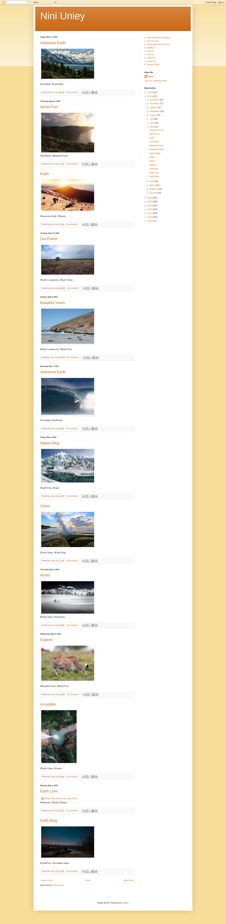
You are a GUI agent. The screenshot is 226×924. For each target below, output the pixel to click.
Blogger (125, 903)
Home (88, 880)
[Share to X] (89, 92)
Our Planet (48, 239)
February (154, 189)
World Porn (49, 107)
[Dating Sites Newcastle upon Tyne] (59, 798)
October (153, 107)
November (155, 103)
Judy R (150, 51)
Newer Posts (46, 880)
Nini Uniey (62, 15)
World (45, 575)
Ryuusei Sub (152, 41)
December (155, 100)
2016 (150, 217)
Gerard (150, 54)
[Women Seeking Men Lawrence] (67, 152)
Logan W (151, 61)
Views (45, 506)
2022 (150, 96)
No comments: (72, 92)
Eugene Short (153, 64)
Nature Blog (49, 443)
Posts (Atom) (58, 885)
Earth (44, 174)
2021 (150, 198)
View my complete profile (155, 81)
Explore (46, 640)
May (152, 127)
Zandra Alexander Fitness (158, 44)
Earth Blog (48, 820)
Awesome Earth (53, 43)
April (152, 181)
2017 (150, 213)
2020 (150, 201)
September (155, 111)
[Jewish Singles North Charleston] (67, 614)
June (152, 123)
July (152, 119)
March (153, 185)
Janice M (151, 58)
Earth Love (49, 791)
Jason (151, 76)
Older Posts (128, 880)
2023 (150, 92)
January (154, 193)
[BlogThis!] (86, 92)
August (153, 115)
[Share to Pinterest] (96, 92)
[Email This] (83, 92)
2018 (150, 209)
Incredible (48, 704)
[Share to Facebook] (93, 92)
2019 (150, 205)
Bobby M (151, 48)
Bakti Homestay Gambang (158, 37)
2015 (150, 221)
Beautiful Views (52, 303)
